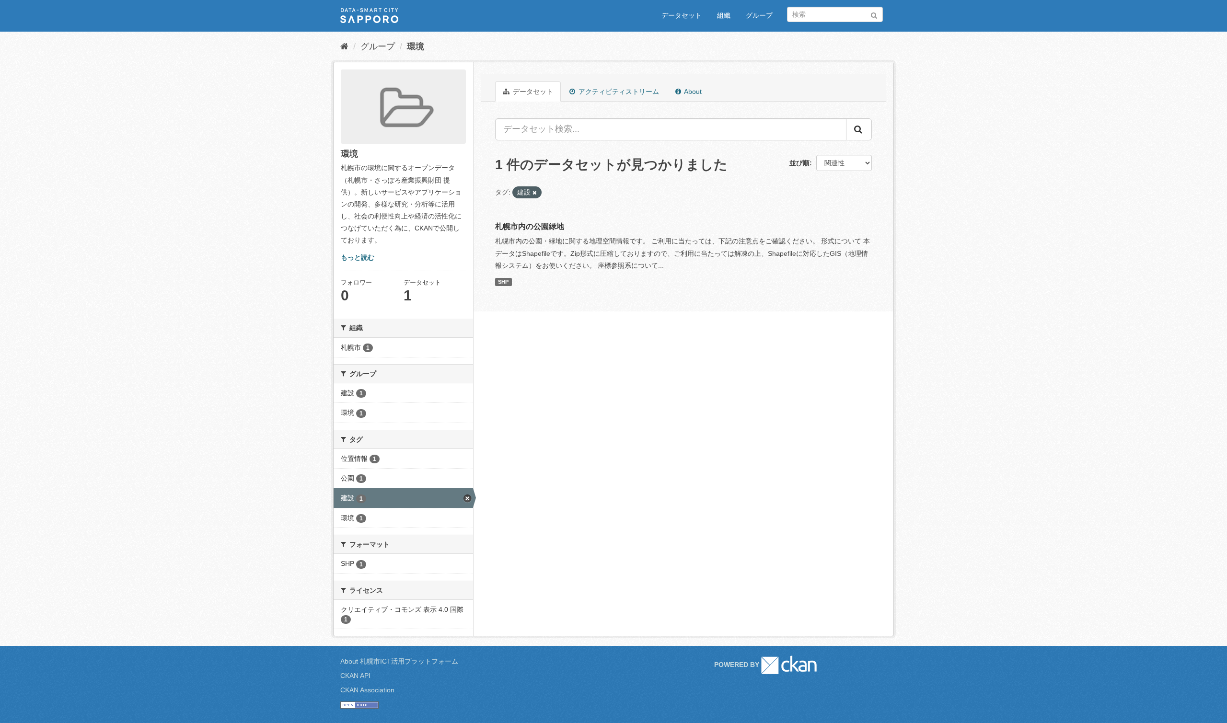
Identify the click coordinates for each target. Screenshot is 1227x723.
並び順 (799, 163)
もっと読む (357, 257)
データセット (681, 15)
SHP (503, 282)
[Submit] (874, 14)
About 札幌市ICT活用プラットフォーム (399, 661)
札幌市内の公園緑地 (529, 226)
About (692, 91)
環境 (415, 46)
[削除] (534, 192)
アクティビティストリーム (618, 91)
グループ (759, 15)
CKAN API (355, 675)
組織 (723, 15)
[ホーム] (344, 46)
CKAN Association (367, 690)
